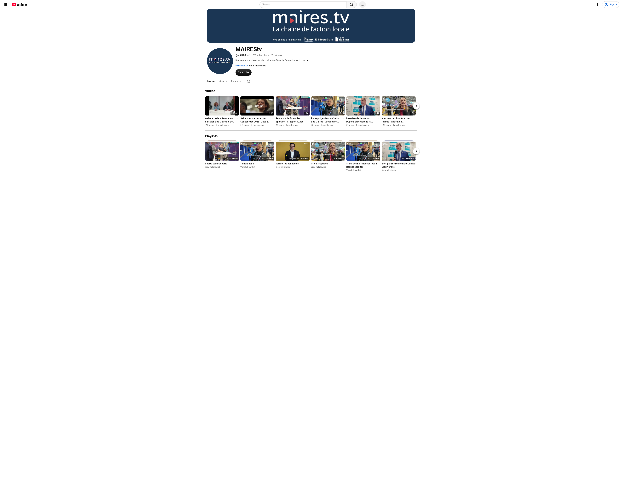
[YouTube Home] (19, 4)
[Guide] (6, 4)
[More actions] (237, 119)
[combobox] (304, 4)
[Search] (351, 4)
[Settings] (597, 4)
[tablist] (311, 81)
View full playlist (212, 167)
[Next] (416, 106)
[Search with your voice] (362, 4)
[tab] (211, 81)
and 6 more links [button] (257, 65)
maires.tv (243, 65)
